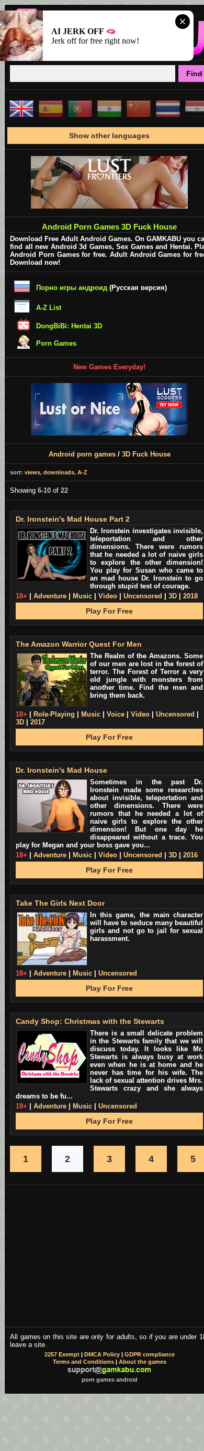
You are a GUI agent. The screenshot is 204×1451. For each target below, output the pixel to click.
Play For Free (109, 611)
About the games (142, 1362)
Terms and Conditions (83, 1362)
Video (107, 596)
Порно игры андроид (71, 288)
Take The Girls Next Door (60, 903)
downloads (58, 472)
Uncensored (142, 596)
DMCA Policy (102, 1354)
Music (82, 596)
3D (172, 596)
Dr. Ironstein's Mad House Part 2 (73, 519)
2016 (190, 855)
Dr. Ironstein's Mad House (61, 770)
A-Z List (48, 308)
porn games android (110, 1379)
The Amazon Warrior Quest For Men (79, 644)
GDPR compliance (149, 1354)
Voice (115, 714)
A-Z (82, 472)
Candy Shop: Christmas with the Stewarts (90, 1021)
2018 (190, 596)
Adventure (49, 596)
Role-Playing (54, 714)
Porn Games (56, 343)
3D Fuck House (146, 454)
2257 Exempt (62, 1354)
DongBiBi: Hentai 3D (69, 326)
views (32, 472)
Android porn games (82, 454)
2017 (37, 722)
